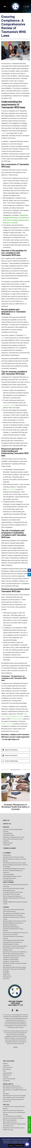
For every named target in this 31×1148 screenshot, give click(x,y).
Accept (11, 1145)
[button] (4, 6)
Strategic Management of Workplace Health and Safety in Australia (15, 806)
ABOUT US (6, 820)
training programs (17, 719)
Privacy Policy (19, 1145)
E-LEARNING (7, 853)
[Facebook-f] (12, 1010)
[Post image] (15, 787)
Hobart (3, 724)
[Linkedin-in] (17, 1010)
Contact (9, 724)
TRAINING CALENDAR (9, 848)
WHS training (11, 489)
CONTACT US (7, 823)
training (3, 133)
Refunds (15, 1047)
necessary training (9, 405)
